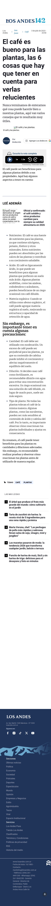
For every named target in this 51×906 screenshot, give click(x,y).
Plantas (28, 482)
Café (18, 482)
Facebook (7, 733)
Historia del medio (14, 850)
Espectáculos (12, 786)
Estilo (8, 802)
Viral (8, 814)
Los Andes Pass (13, 826)
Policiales (10, 778)
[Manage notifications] (45, 894)
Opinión (9, 794)
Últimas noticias (13, 762)
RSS (8, 846)
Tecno (9, 810)
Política (9, 766)
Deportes (10, 782)
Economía (10, 770)
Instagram (14, 733)
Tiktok (20, 733)
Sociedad (10, 774)
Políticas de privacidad (16, 842)
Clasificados (12, 834)
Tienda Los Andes (14, 830)
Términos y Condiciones (17, 838)
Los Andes (5, 32)
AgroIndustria (12, 806)
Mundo (9, 790)
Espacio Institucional (15, 818)
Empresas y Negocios (16, 798)
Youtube (32, 733)
